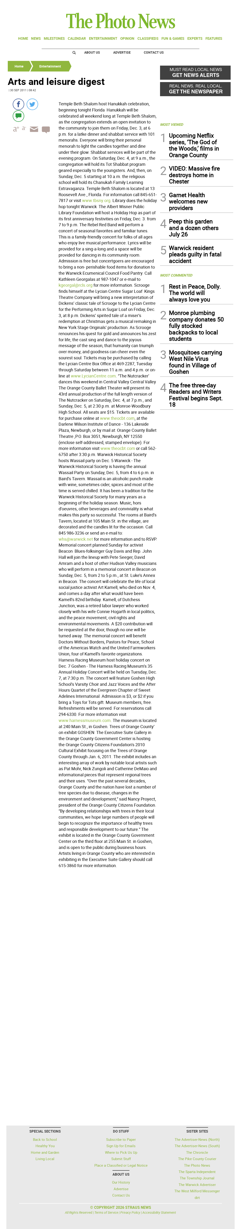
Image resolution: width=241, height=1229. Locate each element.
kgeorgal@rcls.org (75, 285)
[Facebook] (18, 104)
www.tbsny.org (96, 200)
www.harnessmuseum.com (85, 720)
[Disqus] (82, 934)
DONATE (222, 5)
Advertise (122, 52)
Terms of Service (106, 1212)
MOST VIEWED (171, 124)
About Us (92, 52)
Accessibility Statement (159, 1212)
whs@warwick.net (76, 539)
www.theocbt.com (117, 418)
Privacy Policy (130, 1212)
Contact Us (154, 52)
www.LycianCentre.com (93, 376)
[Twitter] (32, 104)
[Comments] (18, 116)
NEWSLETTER (195, 5)
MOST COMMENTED (176, 275)
